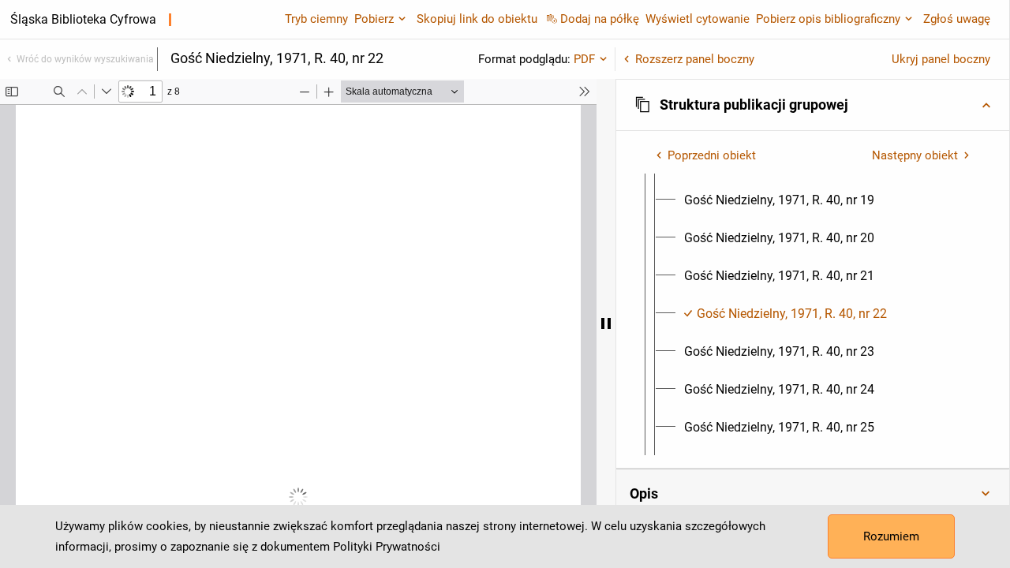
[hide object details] (606, 323)
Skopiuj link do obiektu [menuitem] (477, 19)
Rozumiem (891, 536)
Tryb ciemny (316, 19)
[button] (812, 105)
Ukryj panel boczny (941, 59)
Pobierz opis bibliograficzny (828, 19)
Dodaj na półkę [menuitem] (599, 19)
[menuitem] (779, 200)
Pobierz (374, 19)
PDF (584, 59)
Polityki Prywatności (386, 547)
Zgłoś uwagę (956, 19)
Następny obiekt (915, 155)
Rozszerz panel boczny (694, 59)
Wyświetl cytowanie (697, 19)
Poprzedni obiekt (712, 155)
